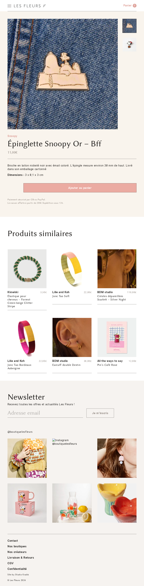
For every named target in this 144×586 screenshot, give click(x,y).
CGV (11, 563)
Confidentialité (17, 569)
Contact (13, 541)
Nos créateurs (17, 552)
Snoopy (12, 136)
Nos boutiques (17, 546)
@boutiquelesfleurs (20, 431)
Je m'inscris (100, 413)
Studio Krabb (22, 574)
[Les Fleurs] (30, 5)
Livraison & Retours (21, 558)
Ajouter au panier (80, 188)
